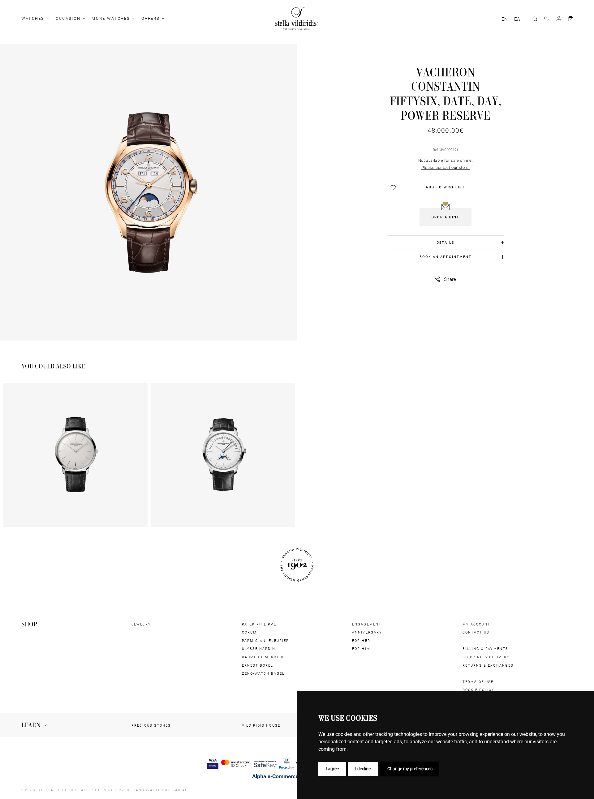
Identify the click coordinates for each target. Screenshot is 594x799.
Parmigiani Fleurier (265, 640)
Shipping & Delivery (486, 657)
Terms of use (478, 682)
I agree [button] (332, 768)
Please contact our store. (445, 167)
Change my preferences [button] (410, 768)
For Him (361, 649)
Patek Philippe (259, 624)
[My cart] (571, 19)
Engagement (366, 624)
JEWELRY (141, 624)
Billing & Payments (485, 649)
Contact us (476, 632)
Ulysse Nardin (259, 649)
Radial (179, 790)
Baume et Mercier (263, 657)
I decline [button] (363, 768)
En (504, 19)
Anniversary (367, 632)
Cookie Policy (479, 690)
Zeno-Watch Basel (263, 673)
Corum (249, 632)
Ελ (517, 19)
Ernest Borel (257, 665)
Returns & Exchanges (488, 665)
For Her (361, 640)
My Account (477, 624)
